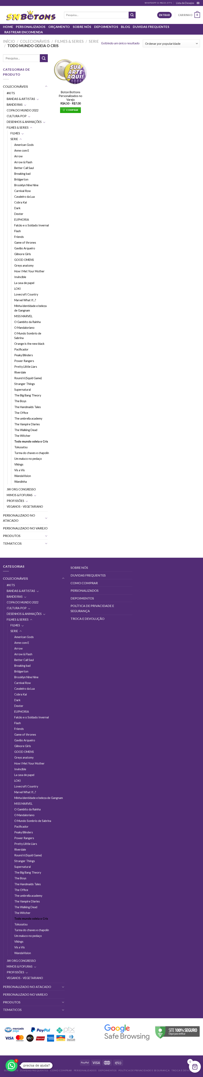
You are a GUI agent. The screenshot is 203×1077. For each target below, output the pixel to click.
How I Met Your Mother (29, 271)
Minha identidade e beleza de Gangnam (30, 308)
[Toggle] (46, 86)
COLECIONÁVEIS (35, 41)
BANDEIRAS (15, 104)
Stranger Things (24, 384)
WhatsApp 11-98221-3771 (158, 3)
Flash (17, 231)
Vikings (18, 464)
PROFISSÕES (15, 500)
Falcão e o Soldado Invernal (31, 225)
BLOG (125, 26)
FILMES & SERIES (69, 41)
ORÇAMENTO (59, 26)
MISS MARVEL (23, 316)
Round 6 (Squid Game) (28, 378)
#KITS (11, 93)
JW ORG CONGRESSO (21, 489)
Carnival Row (22, 191)
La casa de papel (24, 283)
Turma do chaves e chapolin (31, 453)
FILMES (15, 133)
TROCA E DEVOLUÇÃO (87, 618)
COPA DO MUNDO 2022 (22, 110)
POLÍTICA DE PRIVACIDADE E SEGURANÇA (92, 608)
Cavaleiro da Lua (24, 196)
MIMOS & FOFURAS (20, 495)
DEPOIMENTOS (106, 26)
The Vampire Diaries (27, 424)
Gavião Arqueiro (24, 248)
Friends (19, 236)
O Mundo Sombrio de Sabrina (27, 336)
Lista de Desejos (185, 3)
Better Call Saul (24, 168)
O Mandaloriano (24, 327)
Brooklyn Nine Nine (26, 185)
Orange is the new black (29, 343)
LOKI (17, 288)
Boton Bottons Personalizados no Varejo (70, 95)
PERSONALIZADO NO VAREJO (25, 528)
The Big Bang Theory (27, 395)
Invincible (20, 277)
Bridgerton (21, 179)
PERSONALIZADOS (30, 26)
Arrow (18, 156)
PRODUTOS (11, 536)
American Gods (24, 144)
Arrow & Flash (23, 162)
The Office (21, 412)
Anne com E (21, 150)
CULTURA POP (17, 116)
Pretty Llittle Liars (25, 366)
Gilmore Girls (22, 254)
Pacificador (21, 349)
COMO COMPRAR (84, 583)
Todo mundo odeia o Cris (31, 441)
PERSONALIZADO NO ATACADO (19, 517)
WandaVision (22, 476)
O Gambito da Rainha (27, 322)
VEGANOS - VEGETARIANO (25, 506)
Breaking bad (22, 173)
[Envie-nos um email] (198, 3)
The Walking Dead (25, 430)
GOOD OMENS (24, 259)
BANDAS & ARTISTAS (21, 99)
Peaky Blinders (23, 355)
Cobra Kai (20, 202)
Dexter (18, 214)
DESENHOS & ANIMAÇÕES (24, 121)
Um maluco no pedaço (28, 458)
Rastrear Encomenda (23, 32)
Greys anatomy (24, 265)
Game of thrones (25, 242)
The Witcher (22, 435)
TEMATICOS (12, 543)
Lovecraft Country (26, 294)
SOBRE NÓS (82, 26)
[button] (11, 1065)
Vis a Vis (19, 470)
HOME (8, 26)
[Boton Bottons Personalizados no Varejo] (70, 71)
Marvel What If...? (25, 300)
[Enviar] (132, 15)
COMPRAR (72, 110)
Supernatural (22, 389)
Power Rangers (24, 361)
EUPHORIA (21, 219)
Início (9, 41)
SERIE (94, 41)
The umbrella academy (28, 418)
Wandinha (20, 481)
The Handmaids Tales (27, 407)
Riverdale (20, 372)
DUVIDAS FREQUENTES (151, 26)
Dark (17, 208)
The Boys (20, 401)
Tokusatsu (21, 447)
